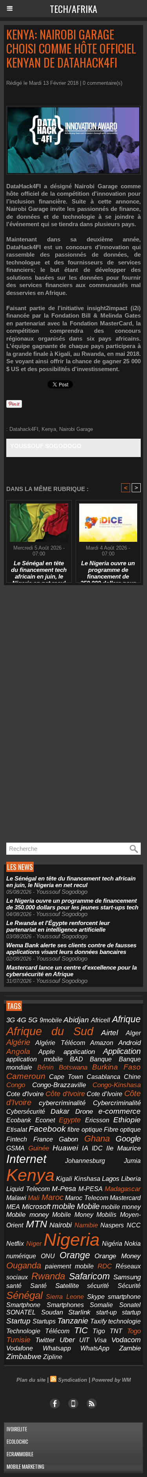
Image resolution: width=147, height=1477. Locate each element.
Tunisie (18, 1340)
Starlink (79, 1312)
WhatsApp (94, 1348)
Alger (133, 1033)
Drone (84, 1111)
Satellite (67, 1285)
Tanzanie (72, 1320)
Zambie (130, 1348)
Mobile (88, 1206)
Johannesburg (85, 1160)
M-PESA (90, 1188)
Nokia (132, 1243)
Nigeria (72, 1240)
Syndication (72, 1380)
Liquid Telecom (28, 1188)
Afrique (126, 1019)
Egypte (70, 1120)
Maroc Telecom (86, 1197)
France (43, 1139)
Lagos (111, 1178)
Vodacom (126, 1340)
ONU (48, 1256)
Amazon (101, 1042)
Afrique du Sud (49, 1031)
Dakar (60, 1111)
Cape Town (66, 1076)
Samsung (127, 1277)
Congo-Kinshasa (117, 1085)
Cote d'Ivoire (25, 1094)
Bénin (45, 1067)
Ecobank (18, 1120)
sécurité (98, 1285)
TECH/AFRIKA (73, 9)
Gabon (68, 1139)
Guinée (38, 1148)
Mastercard (125, 1197)
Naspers (112, 1225)
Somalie (101, 1305)
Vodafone (19, 1348)
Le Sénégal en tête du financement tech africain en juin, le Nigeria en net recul (39, 569)
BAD (76, 1059)
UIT (84, 1339)
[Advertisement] (63, 714)
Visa (100, 1339)
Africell (100, 1019)
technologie (124, 1321)
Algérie (18, 1042)
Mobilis (106, 1214)
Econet (45, 1120)
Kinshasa (87, 1178)
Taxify (98, 1321)
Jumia (132, 1160)
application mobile (34, 1059)
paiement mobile (69, 1266)
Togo (134, 1331)
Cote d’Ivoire (104, 1094)
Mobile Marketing (25, 1466)
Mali (34, 1197)
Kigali (64, 1178)
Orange (75, 1255)
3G (10, 1020)
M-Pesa (64, 1189)
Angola (18, 1051)
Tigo (99, 1330)
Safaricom (89, 1276)
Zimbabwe (24, 1356)
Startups (44, 1321)
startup (131, 1312)
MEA (13, 1207)
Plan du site (30, 1380)
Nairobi (60, 1225)
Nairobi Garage (76, 429)
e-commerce (119, 1111)
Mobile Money (72, 1214)
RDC (105, 1266)
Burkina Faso (116, 1067)
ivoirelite (17, 1429)
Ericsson (97, 1119)
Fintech (16, 1139)
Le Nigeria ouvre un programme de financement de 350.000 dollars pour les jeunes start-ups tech (108, 569)
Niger (34, 1243)
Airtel (109, 1032)
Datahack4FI (23, 429)
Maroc (53, 1197)
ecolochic (17, 1441)
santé (14, 1285)
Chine (132, 1076)
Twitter (45, 1340)
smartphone (124, 1296)
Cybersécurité (25, 1111)
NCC (134, 1225)
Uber (67, 1340)
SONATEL (21, 1312)
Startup (18, 1321)
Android (129, 1043)
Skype (96, 1296)
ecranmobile (20, 1454)
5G (33, 1020)
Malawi (16, 1198)
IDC (97, 1148)
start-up (106, 1312)
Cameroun (25, 1076)
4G (21, 1020)
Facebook (47, 1128)
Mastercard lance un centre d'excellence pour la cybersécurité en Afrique (71, 970)
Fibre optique (122, 1129)
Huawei (65, 1148)
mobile (63, 1206)
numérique (21, 1256)
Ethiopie (127, 1120)
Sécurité (129, 1285)
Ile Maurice (123, 1148)
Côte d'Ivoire (65, 1094)
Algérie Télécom (60, 1042)
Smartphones (65, 1304)
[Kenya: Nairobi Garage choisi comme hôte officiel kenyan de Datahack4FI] (73, 109)
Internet (26, 1158)
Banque (101, 1059)
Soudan (52, 1312)
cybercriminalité (62, 1103)
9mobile (51, 1020)
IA (85, 1148)
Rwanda (48, 1276)
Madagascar (123, 1189)
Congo (15, 1085)
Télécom (57, 1330)
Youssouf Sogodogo (46, 446)
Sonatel (130, 1305)
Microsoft (36, 1207)
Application (122, 1051)
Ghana (97, 1138)
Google (128, 1138)
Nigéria (112, 1243)
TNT (116, 1331)
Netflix (15, 1243)
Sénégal (24, 1295)
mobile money (121, 1207)
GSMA (15, 1148)
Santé (38, 1285)
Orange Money (117, 1256)
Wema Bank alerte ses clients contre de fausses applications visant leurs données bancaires (71, 948)
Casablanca (103, 1076)
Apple (46, 1051)
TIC (81, 1330)
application (79, 1052)
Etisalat (16, 1129)
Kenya (49, 429)
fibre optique (84, 1129)
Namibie (86, 1225)
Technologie (23, 1330)
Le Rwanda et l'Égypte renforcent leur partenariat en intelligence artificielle (58, 926)
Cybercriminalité (117, 1103)
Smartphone (23, 1305)
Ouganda (23, 1265)
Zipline (52, 1357)
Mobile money (27, 1214)
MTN (36, 1224)
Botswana (73, 1067)
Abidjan (76, 1020)
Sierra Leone (64, 1296)
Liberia (131, 1178)
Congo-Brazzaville (59, 1085)
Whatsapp (57, 1348)
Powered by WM (111, 1380)
